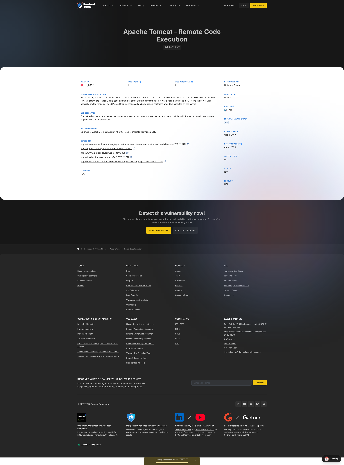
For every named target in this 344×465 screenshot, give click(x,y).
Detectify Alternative (86, 324)
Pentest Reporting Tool (136, 358)
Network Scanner (233, 85)
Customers (180, 280)
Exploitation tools (84, 280)
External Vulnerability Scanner (139, 334)
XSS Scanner (230, 339)
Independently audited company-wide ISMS (146, 426)
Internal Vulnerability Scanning (139, 329)
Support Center (231, 290)
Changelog (131, 305)
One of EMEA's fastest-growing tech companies (94, 427)
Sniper (244, 119)
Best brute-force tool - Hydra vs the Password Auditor (97, 345)
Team (177, 276)
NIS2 (177, 329)
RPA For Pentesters (134, 348)
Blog (128, 271)
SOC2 (177, 334)
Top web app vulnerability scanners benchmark (98, 356)
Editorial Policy (230, 280)
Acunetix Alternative (86, 338)
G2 (247, 435)
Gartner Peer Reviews (233, 435)
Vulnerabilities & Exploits (137, 300)
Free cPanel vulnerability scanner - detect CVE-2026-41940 (245, 333)
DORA (178, 338)
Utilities (80, 285)
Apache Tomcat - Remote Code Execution (126, 249)
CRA (177, 343)
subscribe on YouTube (205, 429)
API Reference (132, 290)
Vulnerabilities (100, 249)
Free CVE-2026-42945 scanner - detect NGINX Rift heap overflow (245, 325)
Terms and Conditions (233, 271)
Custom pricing (182, 295)
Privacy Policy (230, 276)
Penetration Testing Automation (140, 343)
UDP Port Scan (230, 348)
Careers (178, 290)
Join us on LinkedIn (183, 429)
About (178, 271)
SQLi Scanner (230, 343)
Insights (129, 280)
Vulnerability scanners (87, 276)
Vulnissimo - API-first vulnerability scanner (242, 352)
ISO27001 (179, 324)
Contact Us (229, 295)
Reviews (178, 285)
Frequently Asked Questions (236, 285)
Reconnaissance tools (86, 271)
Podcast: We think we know (138, 285)
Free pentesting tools (135, 363)
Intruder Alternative (85, 334)
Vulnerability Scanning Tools (138, 353)
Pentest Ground (133, 309)
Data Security (132, 295)
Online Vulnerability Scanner (138, 338)
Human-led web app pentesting (140, 324)
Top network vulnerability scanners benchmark (98, 351)
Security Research (134, 276)
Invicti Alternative (85, 329)
